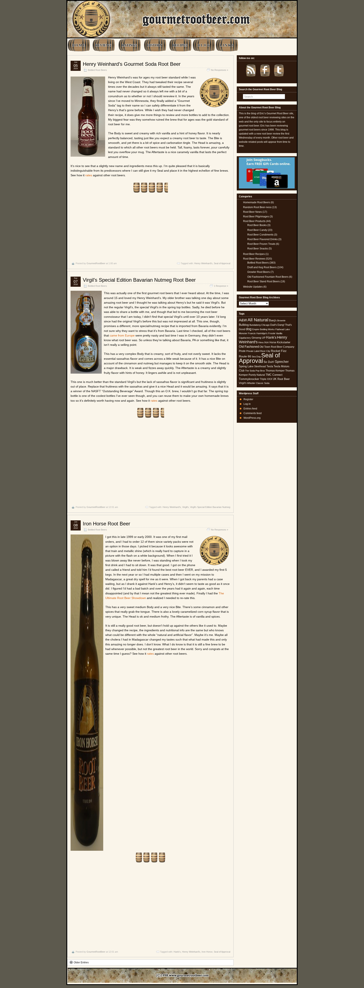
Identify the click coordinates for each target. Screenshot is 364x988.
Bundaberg (255, 325)
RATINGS (129, 45)
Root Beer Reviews (254, 258)
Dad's (273, 324)
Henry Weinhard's (203, 263)
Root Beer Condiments (260, 234)
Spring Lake (246, 366)
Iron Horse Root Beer (106, 523)
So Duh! (269, 361)
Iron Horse (207, 951)
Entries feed (250, 408)
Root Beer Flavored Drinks (262, 239)
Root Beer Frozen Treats (261, 243)
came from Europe (122, 335)
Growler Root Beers (258, 272)
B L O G (204, 45)
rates (88, 175)
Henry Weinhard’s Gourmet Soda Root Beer (132, 64)
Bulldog (244, 324)
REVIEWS (103, 45)
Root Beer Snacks (257, 248)
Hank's (177, 951)
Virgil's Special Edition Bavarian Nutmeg (210, 507)
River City (265, 351)
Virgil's (185, 507)
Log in (247, 403)
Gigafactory (245, 338)
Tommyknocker (249, 379)
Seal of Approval (222, 263)
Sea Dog (256, 356)
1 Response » (221, 286)
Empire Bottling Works (263, 329)
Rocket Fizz (278, 351)
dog (249, 329)
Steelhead (260, 366)
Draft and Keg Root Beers (262, 267)
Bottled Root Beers (97, 70)
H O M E (78, 45)
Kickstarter (283, 342)
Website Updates (253, 286)
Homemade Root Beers (256, 202)
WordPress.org (252, 417)
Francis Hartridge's (258, 333)
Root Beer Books (257, 225)
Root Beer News (252, 211)
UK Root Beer (281, 379)
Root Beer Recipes (254, 254)
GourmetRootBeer (96, 263)
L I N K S (226, 45)
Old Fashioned (249, 346)
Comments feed (253, 413)
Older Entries (81, 962)
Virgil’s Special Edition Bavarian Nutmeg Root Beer (139, 280)
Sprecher (282, 361)
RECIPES (180, 45)
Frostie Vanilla (275, 333)
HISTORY (154, 45)
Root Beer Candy (257, 230)
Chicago (265, 325)
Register (248, 399)
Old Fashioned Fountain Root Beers (267, 276)
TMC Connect (274, 374)
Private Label (253, 351)
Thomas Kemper (275, 370)
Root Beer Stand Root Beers (263, 281)
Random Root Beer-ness (257, 207)
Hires (261, 342)
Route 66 (245, 356)
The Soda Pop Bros (255, 370)
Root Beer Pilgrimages (256, 216)
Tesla (269, 366)
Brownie (281, 320)
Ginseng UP (258, 337)
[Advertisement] (150, 227)
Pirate (242, 351)
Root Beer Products (254, 221)
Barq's (273, 320)
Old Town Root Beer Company (277, 346)
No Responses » (219, 70)
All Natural (258, 319)
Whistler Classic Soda (258, 383)
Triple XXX (266, 379)
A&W (243, 320)
